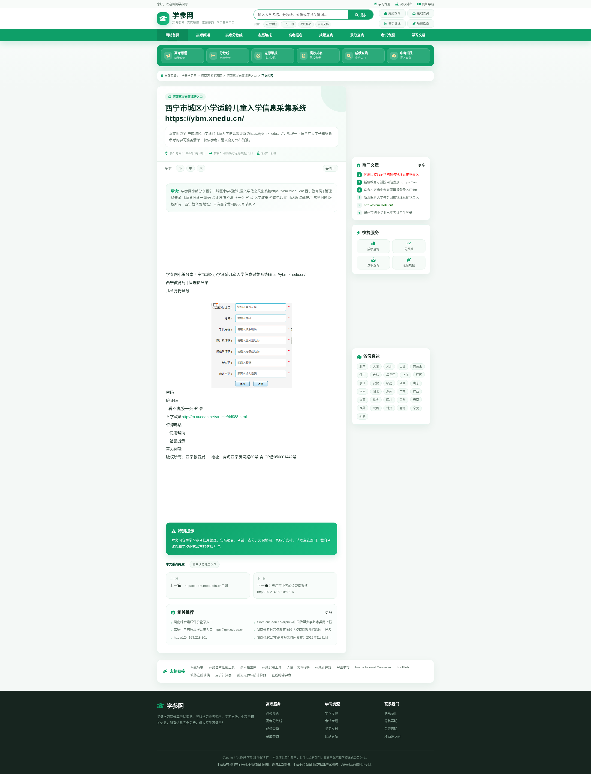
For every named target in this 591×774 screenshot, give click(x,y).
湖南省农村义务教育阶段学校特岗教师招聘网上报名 (294, 629)
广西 (416, 391)
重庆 (376, 399)
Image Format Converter (373, 667)
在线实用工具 (271, 667)
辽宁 (362, 374)
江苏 (419, 374)
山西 (403, 366)
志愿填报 (271, 24)
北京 (362, 366)
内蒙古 (417, 366)
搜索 (362, 15)
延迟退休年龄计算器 (251, 675)
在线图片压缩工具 (222, 667)
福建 (389, 383)
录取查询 (423, 13)
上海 (406, 374)
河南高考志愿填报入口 (242, 75)
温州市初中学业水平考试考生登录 (388, 212)
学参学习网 (188, 75)
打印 (332, 168)
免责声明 (390, 729)
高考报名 (295, 35)
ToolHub (403, 667)
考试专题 (388, 35)
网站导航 (331, 736)
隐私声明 (390, 721)
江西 (403, 383)
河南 (362, 391)
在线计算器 (323, 667)
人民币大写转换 (298, 667)
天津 (376, 366)
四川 (389, 399)
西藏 (362, 408)
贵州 (403, 399)
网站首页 (172, 35)
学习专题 (384, 4)
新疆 (362, 416)
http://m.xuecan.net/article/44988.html (214, 417)
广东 (403, 391)
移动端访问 (392, 736)
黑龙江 (390, 374)
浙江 (362, 383)
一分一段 (288, 24)
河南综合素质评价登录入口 (193, 622)
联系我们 (390, 713)
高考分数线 (234, 35)
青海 (403, 408)
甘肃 (389, 408)
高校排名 (406, 4)
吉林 (376, 374)
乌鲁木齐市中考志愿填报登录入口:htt (390, 190)
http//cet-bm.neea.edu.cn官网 (206, 585)
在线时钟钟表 (281, 675)
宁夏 (416, 408)
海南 (362, 399)
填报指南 (423, 23)
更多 (328, 613)
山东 (416, 383)
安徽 (376, 383)
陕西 (376, 408)
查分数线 (395, 23)
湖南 (389, 391)
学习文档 (323, 24)
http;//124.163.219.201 (190, 637)
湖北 (376, 391)
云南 (416, 399)
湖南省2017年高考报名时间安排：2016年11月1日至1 (294, 637)
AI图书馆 (343, 667)
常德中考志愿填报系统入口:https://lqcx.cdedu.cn (209, 629)
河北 (389, 366)
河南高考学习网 (211, 75)
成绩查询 (394, 13)
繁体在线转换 (200, 675)
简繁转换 (196, 667)
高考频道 (203, 35)
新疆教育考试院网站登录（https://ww (390, 182)
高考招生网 (248, 667)
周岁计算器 (223, 675)
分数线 (408, 249)
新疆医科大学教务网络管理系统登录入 (391, 197)
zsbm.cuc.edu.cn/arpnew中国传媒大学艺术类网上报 (294, 622)
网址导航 (428, 4)
